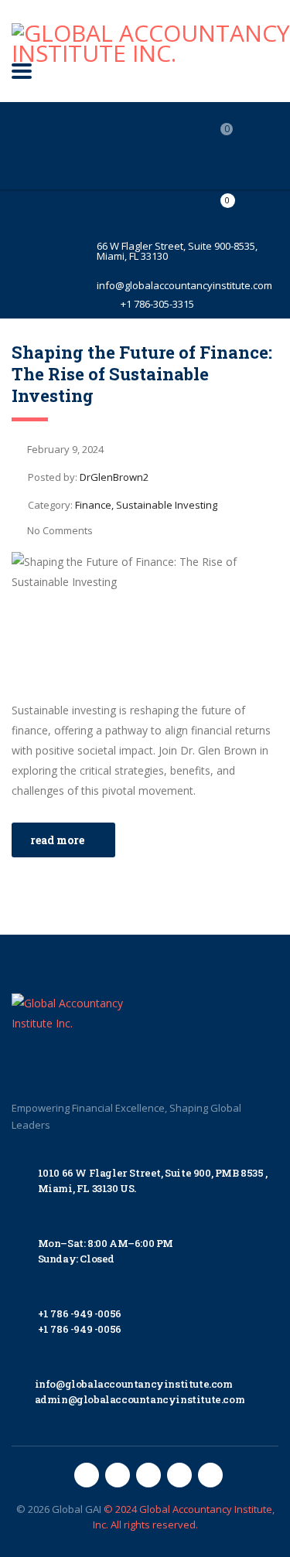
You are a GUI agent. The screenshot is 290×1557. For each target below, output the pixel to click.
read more (57, 840)
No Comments (60, 530)
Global (67, 1509)
